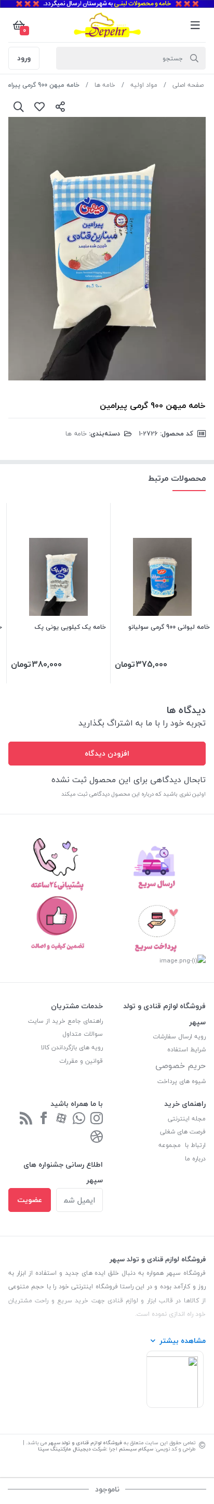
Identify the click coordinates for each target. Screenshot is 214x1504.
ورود (24, 57)
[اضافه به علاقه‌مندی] (39, 106)
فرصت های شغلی (183, 1131)
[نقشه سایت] (26, 1119)
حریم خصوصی (180, 1065)
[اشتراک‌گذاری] (60, 106)
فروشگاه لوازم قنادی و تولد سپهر (85, 1442)
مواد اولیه (143, 85)
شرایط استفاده (185, 1049)
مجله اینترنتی (187, 1118)
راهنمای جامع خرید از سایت (65, 1020)
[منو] (195, 25)
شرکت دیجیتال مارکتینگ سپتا (72, 1448)
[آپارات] (61, 1119)
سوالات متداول (82, 1033)
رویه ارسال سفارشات (179, 1036)
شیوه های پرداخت (181, 1081)
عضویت (29, 1199)
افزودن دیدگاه (107, 753)
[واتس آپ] (79, 1119)
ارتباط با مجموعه (182, 1145)
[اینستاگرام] (96, 1119)
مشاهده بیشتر (182, 1340)
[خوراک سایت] (96, 1137)
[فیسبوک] (43, 1119)
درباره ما (195, 1158)
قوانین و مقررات (81, 1061)
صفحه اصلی (188, 85)
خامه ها (105, 85)
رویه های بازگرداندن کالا (72, 1047)
